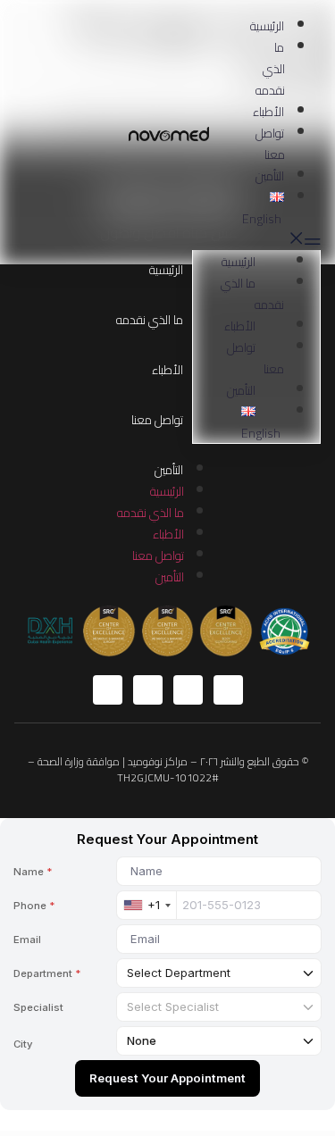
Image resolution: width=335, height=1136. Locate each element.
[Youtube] (148, 690)
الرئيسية (267, 26)
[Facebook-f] (228, 690)
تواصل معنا (270, 143)
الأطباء (268, 111)
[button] (290, 239)
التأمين (269, 176)
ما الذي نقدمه (270, 69)
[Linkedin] (107, 690)
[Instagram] (188, 690)
